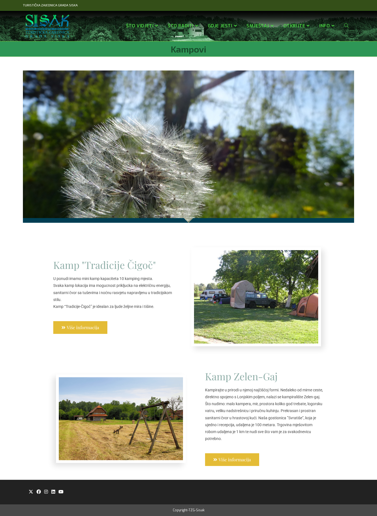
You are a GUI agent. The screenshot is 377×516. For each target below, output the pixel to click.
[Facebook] (38, 492)
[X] (31, 492)
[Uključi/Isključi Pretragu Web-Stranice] (346, 26)
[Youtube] (61, 492)
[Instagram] (46, 492)
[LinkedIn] (53, 492)
